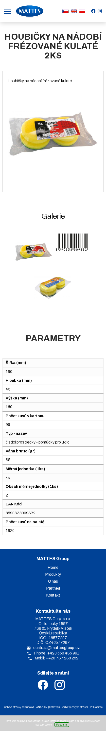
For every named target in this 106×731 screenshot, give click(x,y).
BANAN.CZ (41, 707)
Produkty (53, 574)
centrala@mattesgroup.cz (56, 648)
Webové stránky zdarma (17, 707)
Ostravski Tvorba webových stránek (68, 707)
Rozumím (62, 724)
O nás (53, 581)
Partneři (53, 588)
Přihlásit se (96, 707)
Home (53, 567)
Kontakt (53, 595)
